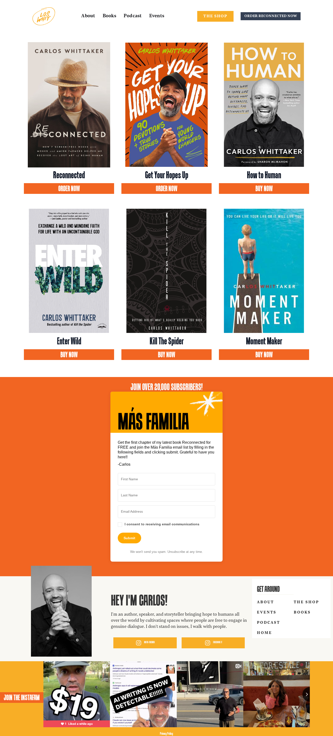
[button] (166, 525)
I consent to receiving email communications (162, 524)
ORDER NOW (166, 188)
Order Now (69, 188)
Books (109, 16)
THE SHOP (215, 16)
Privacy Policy (166, 733)
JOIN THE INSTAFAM (22, 697)
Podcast (133, 16)
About (88, 16)
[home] (43, 16)
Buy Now (264, 188)
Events (157, 16)
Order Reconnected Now (270, 16)
